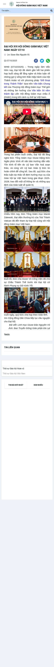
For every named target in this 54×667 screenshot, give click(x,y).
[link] (13, 368)
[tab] (16, 385)
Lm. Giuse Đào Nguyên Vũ (18, 54)
